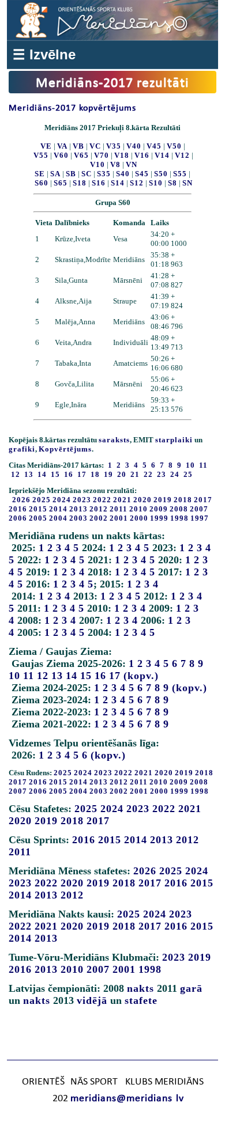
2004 (58, 518)
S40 (123, 173)
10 (14, 675)
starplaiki (174, 439)
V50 (174, 146)
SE (40, 173)
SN (187, 183)
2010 (138, 509)
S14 (118, 183)
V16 (141, 155)
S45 (142, 173)
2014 (58, 509)
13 (57, 675)
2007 (199, 509)
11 (28, 675)
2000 (139, 518)
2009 (158, 509)
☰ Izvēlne (44, 54)
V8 (115, 164)
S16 (99, 183)
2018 (183, 499)
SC (86, 173)
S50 (161, 173)
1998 (179, 518)
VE (46, 146)
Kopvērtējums (65, 449)
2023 (82, 499)
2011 (118, 509)
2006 (18, 518)
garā (191, 988)
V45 (154, 146)
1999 (159, 518)
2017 (203, 499)
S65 (61, 183)
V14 (162, 155)
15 (86, 675)
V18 (121, 155)
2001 (119, 518)
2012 (98, 509)
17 (115, 675)
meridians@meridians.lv (127, 1098)
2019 (162, 499)
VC (95, 146)
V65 (81, 155)
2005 (38, 518)
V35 (113, 146)
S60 (41, 183)
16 (100, 675)
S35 (104, 173)
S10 (156, 183)
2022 (102, 499)
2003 (78, 518)
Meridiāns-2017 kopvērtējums (72, 108)
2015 (38, 509)
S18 (80, 183)
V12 (182, 155)
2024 (61, 499)
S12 (137, 183)
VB (78, 146)
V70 (101, 155)
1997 (199, 518)
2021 (122, 499)
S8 (172, 183)
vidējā (92, 1000)
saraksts (114, 439)
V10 (97, 164)
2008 (179, 509)
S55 (180, 173)
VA (62, 146)
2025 (41, 499)
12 (42, 675)
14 (71, 675)
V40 (133, 146)
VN (131, 164)
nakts (140, 988)
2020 (142, 499)
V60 (61, 155)
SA (55, 173)
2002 (98, 518)
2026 (21, 499)
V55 (40, 155)
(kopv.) (141, 675)
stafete (141, 1000)
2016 (18, 509)
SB (71, 173)
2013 (78, 509)
